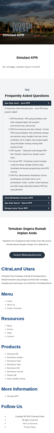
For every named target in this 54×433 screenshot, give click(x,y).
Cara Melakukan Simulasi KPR (19, 198)
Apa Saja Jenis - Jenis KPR (17, 103)
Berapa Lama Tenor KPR (16, 208)
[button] (27, 103)
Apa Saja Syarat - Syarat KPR (18, 203)
